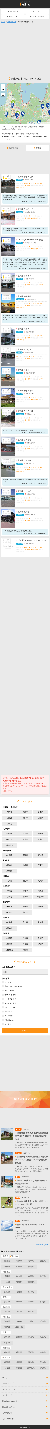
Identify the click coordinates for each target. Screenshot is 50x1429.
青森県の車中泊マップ (25, 2)
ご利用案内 (7, 1413)
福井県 (40, 881)
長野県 (25, 855)
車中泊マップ (14, 11)
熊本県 (9, 944)
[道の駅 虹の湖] (23, 114)
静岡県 (9, 871)
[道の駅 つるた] (12, 105)
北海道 (9, 812)
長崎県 (40, 938)
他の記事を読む (42, 1245)
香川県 (25, 922)
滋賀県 (9, 891)
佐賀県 (25, 938)
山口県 (25, 912)
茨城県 (9, 833)
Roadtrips (25, 4)
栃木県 (25, 833)
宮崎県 (40, 944)
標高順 (38, 148)
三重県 (40, 865)
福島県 (9, 824)
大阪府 (40, 891)
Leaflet (29, 123)
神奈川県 (9, 845)
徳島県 (9, 922)
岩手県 (40, 812)
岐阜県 (25, 865)
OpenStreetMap (37, 123)
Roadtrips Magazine (38, 16)
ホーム (3, 22)
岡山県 (40, 907)
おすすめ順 (13, 148)
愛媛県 (40, 922)
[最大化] (3, 94)
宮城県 (9, 818)
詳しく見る (8, 791)
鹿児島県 (9, 950)
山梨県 (9, 855)
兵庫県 (9, 897)
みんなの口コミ (38, 11)
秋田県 (25, 818)
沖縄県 (25, 950)
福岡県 (9, 938)
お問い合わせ (7, 1419)
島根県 (25, 907)
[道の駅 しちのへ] (42, 106)
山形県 (40, 818)
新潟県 (40, 855)
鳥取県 (9, 907)
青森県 (25, 812)
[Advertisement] (25, 49)
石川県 (9, 881)
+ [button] (3, 85)
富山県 (25, 881)
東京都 (40, 839)
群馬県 (40, 833)
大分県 (25, 944)
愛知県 (9, 865)
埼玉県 (9, 839)
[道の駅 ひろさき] (17, 115)
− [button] (3, 89)
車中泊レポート (14, 16)
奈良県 (25, 897)
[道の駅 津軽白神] (6, 114)
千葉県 (25, 839)
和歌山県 (40, 897)
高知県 (9, 928)
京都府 (25, 891)
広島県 (9, 912)
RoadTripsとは (8, 1407)
